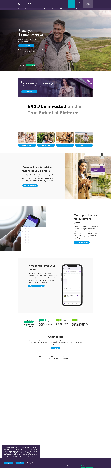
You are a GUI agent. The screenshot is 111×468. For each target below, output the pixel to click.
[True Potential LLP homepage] (24, 4)
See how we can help (30, 185)
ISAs (45, 8)
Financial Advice (26, 8)
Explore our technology (36, 286)
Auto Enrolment (56, 465)
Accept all (8, 463)
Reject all (20, 463)
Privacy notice (7, 458)
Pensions (52, 8)
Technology (77, 8)
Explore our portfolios (82, 242)
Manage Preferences (32, 463)
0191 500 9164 (21, 467)
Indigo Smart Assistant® (71, 465)
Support (69, 8)
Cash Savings (61, 8)
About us (43, 465)
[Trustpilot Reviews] (26, 65)
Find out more (26, 45)
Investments (36, 8)
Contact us (55, 348)
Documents (85, 8)
